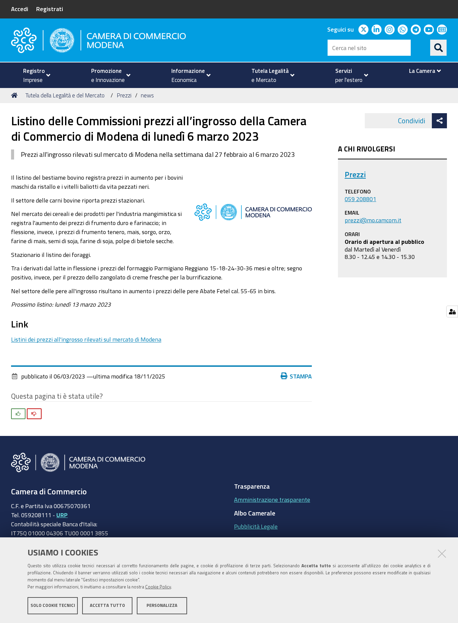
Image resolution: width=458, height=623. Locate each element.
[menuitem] (34, 75)
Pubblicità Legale (256, 526)
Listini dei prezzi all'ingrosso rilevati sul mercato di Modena (86, 339)
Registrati (49, 9)
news (147, 95)
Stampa (301, 376)
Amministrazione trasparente (272, 499)
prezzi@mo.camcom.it (373, 220)
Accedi (19, 9)
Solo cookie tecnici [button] (53, 605)
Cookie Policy (158, 587)
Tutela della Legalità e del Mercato (65, 95)
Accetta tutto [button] (107, 605)
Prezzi (124, 95)
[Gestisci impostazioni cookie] (452, 311)
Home (15, 95)
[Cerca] (438, 47)
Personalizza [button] (162, 605)
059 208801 (360, 199)
